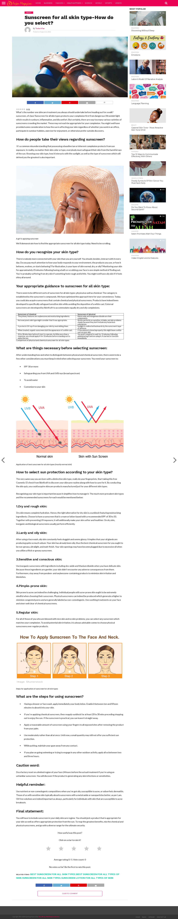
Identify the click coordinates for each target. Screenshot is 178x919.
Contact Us (161, 917)
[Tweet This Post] (52, 102)
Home (38, 3)
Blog (144, 917)
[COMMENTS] (104, 102)
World (98, 3)
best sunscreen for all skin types (52, 874)
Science (88, 3)
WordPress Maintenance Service (49, 916)
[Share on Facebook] (35, 102)
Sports (108, 3)
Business (48, 3)
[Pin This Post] (69, 102)
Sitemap (152, 917)
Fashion (59, 3)
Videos (118, 3)
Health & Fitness (74, 3)
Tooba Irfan (40, 28)
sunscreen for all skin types (41, 878)
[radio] (47, 849)
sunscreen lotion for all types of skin (87, 878)
